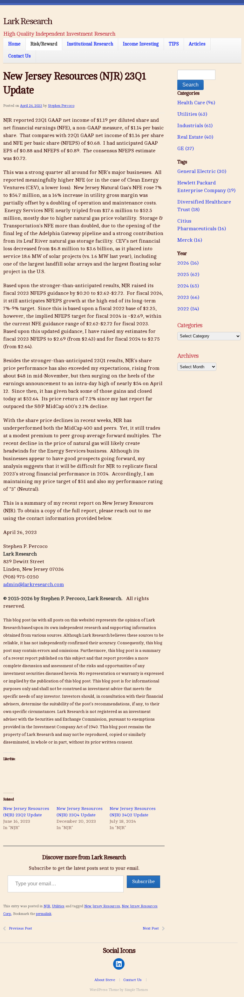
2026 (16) (188, 263)
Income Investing (141, 43)
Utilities (58, 906)
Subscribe (143, 881)
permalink (43, 914)
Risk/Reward (43, 43)
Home (14, 43)
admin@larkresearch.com (33, 584)
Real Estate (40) (195, 137)
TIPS (174, 43)
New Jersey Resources (102, 906)
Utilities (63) (192, 114)
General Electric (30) (201, 171)
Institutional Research (90, 43)
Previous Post (20, 928)
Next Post (151, 928)
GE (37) (185, 148)
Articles (197, 43)
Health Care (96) (196, 103)
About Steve (104, 980)
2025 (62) (188, 274)
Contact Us (19, 56)
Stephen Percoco (61, 106)
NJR (47, 906)
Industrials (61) (195, 125)
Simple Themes (136, 990)
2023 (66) (188, 297)
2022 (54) (188, 309)
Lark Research (27, 21)
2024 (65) (188, 286)
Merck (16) (189, 240)
